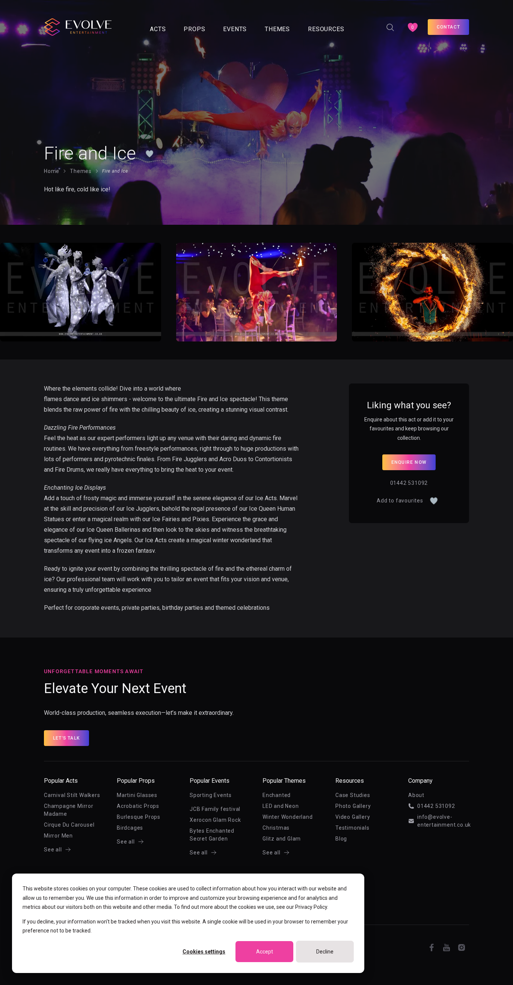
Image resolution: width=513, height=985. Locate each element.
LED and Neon (281, 806)
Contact (448, 27)
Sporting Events (211, 795)
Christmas (276, 828)
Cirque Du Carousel (69, 825)
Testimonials (352, 828)
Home (51, 171)
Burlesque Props (138, 817)
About (416, 795)
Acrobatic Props (138, 806)
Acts (158, 29)
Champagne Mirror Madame (69, 810)
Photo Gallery (353, 806)
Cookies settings (204, 952)
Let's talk (66, 738)
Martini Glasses (137, 795)
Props (194, 29)
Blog (341, 839)
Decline (324, 952)
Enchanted (277, 795)
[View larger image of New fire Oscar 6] (432, 292)
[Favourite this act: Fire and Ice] (149, 153)
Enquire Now (409, 462)
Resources (326, 29)
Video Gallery (352, 817)
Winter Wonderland (288, 817)
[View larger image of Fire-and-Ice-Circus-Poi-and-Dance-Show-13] (256, 292)
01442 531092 (409, 483)
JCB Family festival (215, 809)
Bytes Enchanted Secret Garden (212, 835)
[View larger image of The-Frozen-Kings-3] (80, 292)
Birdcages (130, 828)
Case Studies (352, 795)
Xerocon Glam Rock (215, 820)
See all (53, 850)
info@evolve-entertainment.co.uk (443, 821)
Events (235, 29)
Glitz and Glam (282, 839)
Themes (277, 29)
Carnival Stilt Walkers (72, 795)
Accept (264, 952)
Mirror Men (58, 836)
